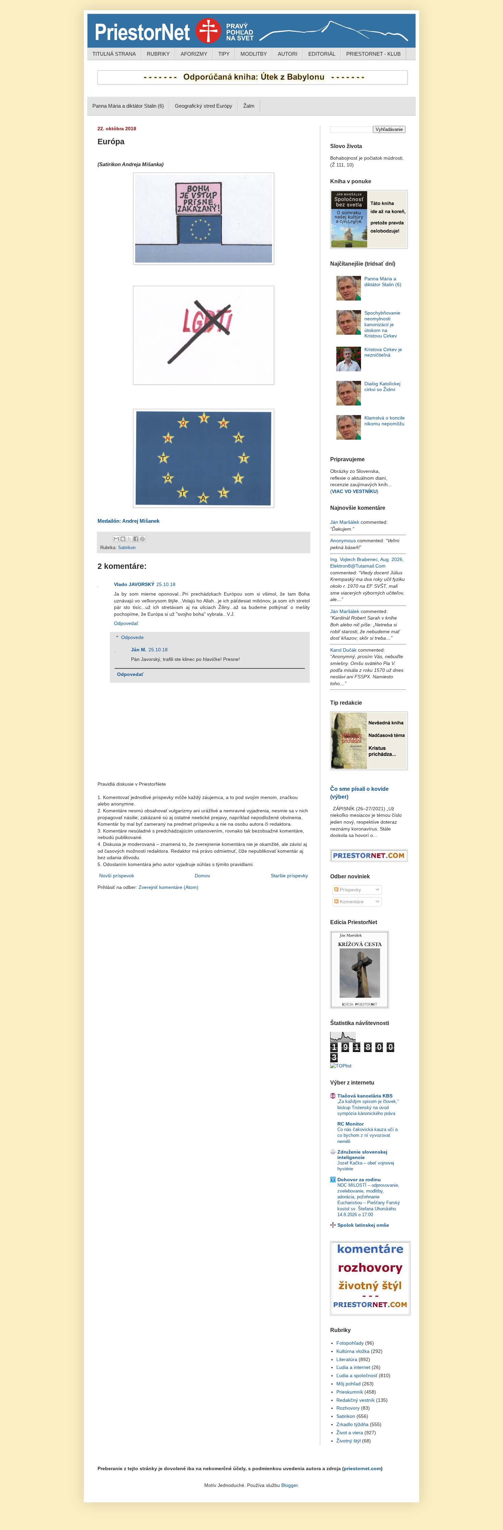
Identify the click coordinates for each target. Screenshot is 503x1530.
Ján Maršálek (344, 522)
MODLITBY (254, 54)
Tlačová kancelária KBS (364, 1096)
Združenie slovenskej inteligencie (362, 1154)
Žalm (249, 106)
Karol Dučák (343, 650)
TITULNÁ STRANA (114, 54)
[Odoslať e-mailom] (116, 538)
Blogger (289, 1485)
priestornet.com (362, 1468)
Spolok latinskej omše (363, 1225)
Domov (202, 875)
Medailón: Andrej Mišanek (128, 521)
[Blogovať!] (122, 538)
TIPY (224, 54)
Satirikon (127, 547)
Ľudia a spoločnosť (356, 1375)
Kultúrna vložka (353, 1351)
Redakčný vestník (355, 1400)
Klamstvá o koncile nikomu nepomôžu (384, 420)
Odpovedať (126, 623)
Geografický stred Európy (203, 106)
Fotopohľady (350, 1343)
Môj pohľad (348, 1383)
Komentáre (351, 901)
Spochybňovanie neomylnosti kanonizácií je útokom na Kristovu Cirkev (382, 324)
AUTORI (287, 54)
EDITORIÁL (321, 54)
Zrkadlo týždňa (352, 1424)
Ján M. (138, 649)
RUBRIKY (158, 54)
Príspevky (349, 889)
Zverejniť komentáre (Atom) (168, 887)
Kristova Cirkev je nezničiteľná (383, 352)
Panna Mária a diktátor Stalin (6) (128, 106)
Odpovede (132, 637)
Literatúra (346, 1359)
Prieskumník (349, 1392)
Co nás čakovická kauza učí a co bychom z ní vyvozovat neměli (367, 1135)
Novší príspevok (116, 875)
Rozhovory (348, 1408)
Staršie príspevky (289, 875)
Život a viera (349, 1432)
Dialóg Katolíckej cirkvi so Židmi (382, 386)
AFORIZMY (194, 54)
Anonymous (343, 540)
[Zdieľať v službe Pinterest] (142, 538)
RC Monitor (350, 1124)
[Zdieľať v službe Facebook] (135, 538)
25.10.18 (166, 584)
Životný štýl (348, 1440)
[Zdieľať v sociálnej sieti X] (129, 538)
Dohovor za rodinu (359, 1179)
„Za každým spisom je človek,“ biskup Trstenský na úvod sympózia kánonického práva (368, 1107)
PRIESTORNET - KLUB (373, 54)
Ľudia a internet (353, 1367)
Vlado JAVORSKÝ (134, 584)
